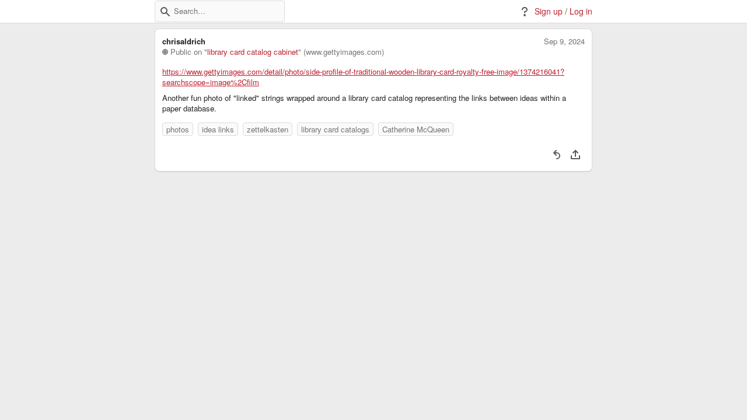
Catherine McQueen (415, 129)
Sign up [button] (549, 11)
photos (177, 129)
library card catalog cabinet (252, 52)
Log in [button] (581, 11)
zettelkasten (267, 129)
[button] (165, 11)
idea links (218, 129)
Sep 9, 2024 (564, 41)
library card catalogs (335, 129)
